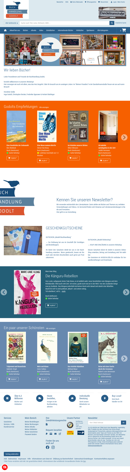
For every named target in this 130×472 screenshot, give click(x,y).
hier (84, 461)
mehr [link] (64, 291)
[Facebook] (48, 448)
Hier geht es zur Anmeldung (66, 212)
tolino (41, 30)
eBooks (33, 30)
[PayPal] (47, 434)
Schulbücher (50, 30)
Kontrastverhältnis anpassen (104, 459)
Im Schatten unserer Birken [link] (77, 145)
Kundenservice (9, 427)
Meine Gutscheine (31, 432)
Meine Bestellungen (32, 422)
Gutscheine (8, 422)
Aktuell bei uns (15, 30)
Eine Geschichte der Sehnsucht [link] (18, 145)
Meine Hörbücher (31, 429)
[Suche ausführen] (111, 23)
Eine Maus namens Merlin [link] (46, 145)
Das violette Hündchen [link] (76, 366)
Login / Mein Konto (119, 2)
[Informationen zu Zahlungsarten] (80, 433)
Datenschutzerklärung (95, 445)
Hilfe (66, 2)
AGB (5, 459)
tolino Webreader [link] (77, 2)
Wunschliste (104, 2)
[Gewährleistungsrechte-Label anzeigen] (47, 424)
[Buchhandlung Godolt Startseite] (16, 9)
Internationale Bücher (65, 30)
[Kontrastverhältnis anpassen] (5, 467)
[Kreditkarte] (51, 434)
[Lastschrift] (60, 434)
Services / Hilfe (9, 424)
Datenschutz (12, 459)
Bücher (25, 30)
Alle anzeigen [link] (44, 107)
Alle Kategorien (102, 30)
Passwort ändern (31, 434)
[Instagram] (54, 448)
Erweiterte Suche (121, 23)
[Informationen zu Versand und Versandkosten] (70, 433)
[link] (16, 126)
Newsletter (60, 2)
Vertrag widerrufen (12, 454)
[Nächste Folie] (124, 137)
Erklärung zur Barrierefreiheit (63, 459)
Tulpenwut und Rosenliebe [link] (16, 366)
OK (124, 423)
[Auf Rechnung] (56, 434)
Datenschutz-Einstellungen (83, 459)
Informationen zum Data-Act (42, 459)
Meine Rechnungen (31, 424)
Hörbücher (80, 30)
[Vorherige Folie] (4, 292)
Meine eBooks (30, 427)
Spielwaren (90, 30)
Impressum (22, 459)
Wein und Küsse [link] (42, 366)
